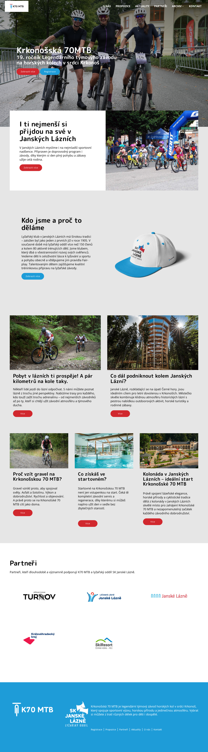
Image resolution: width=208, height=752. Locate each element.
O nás (107, 6)
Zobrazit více (28, 71)
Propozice (123, 6)
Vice (22, 413)
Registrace (50, 71)
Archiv (177, 6)
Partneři (160, 6)
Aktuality (142, 6)
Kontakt (195, 6)
